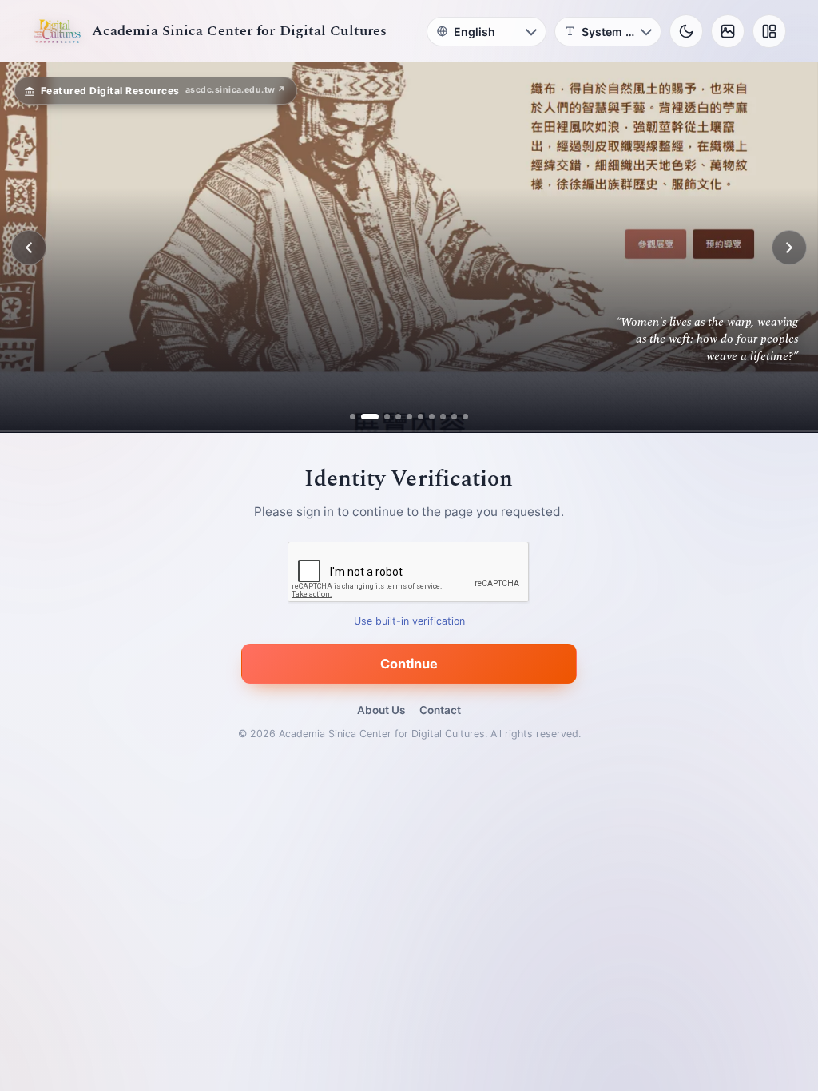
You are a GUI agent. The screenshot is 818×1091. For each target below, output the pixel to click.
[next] (789, 247)
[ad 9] (454, 416)
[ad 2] (364, 416)
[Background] (728, 31)
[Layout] (769, 31)
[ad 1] (352, 416)
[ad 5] (409, 416)
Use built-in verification (409, 622)
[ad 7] (432, 416)
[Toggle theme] (686, 31)
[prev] (28, 247)
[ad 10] (465, 416)
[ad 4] (398, 416)
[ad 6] (420, 416)
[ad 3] (381, 416)
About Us (381, 710)
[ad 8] (443, 416)
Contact (440, 710)
